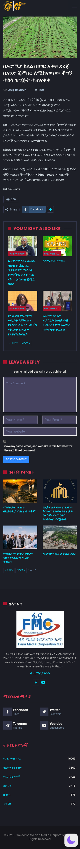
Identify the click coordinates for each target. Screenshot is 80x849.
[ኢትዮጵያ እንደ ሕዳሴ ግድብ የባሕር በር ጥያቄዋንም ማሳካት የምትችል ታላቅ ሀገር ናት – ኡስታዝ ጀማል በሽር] (22, 246)
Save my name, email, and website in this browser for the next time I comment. (38, 448)
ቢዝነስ (6, 794)
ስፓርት (7, 785)
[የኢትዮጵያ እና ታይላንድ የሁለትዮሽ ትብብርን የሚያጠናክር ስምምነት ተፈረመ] (57, 301)
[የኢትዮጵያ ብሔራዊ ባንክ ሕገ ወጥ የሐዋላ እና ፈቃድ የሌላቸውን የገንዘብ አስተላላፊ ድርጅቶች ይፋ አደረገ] (60, 491)
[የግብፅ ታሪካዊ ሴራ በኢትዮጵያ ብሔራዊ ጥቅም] (20, 491)
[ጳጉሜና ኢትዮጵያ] (57, 246)
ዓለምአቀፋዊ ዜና (12, 767)
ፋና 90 (7, 803)
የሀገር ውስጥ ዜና (17, 253)
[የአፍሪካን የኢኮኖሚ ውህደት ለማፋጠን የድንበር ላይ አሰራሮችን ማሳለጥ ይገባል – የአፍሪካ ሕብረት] (22, 301)
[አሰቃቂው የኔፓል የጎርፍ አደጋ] (60, 537)
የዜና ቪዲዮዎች (11, 776)
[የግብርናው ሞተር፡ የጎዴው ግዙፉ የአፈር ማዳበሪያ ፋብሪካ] (20, 537)
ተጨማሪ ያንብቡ (40, 673)
